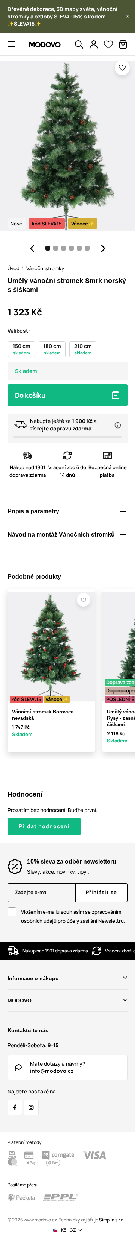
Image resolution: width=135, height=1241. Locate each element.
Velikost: (19, 330)
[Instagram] (31, 1107)
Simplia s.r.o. (111, 1220)
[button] (127, 16)
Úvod (14, 268)
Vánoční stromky (45, 268)
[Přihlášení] (93, 44)
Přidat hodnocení (44, 826)
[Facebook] (15, 1107)
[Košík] (123, 44)
